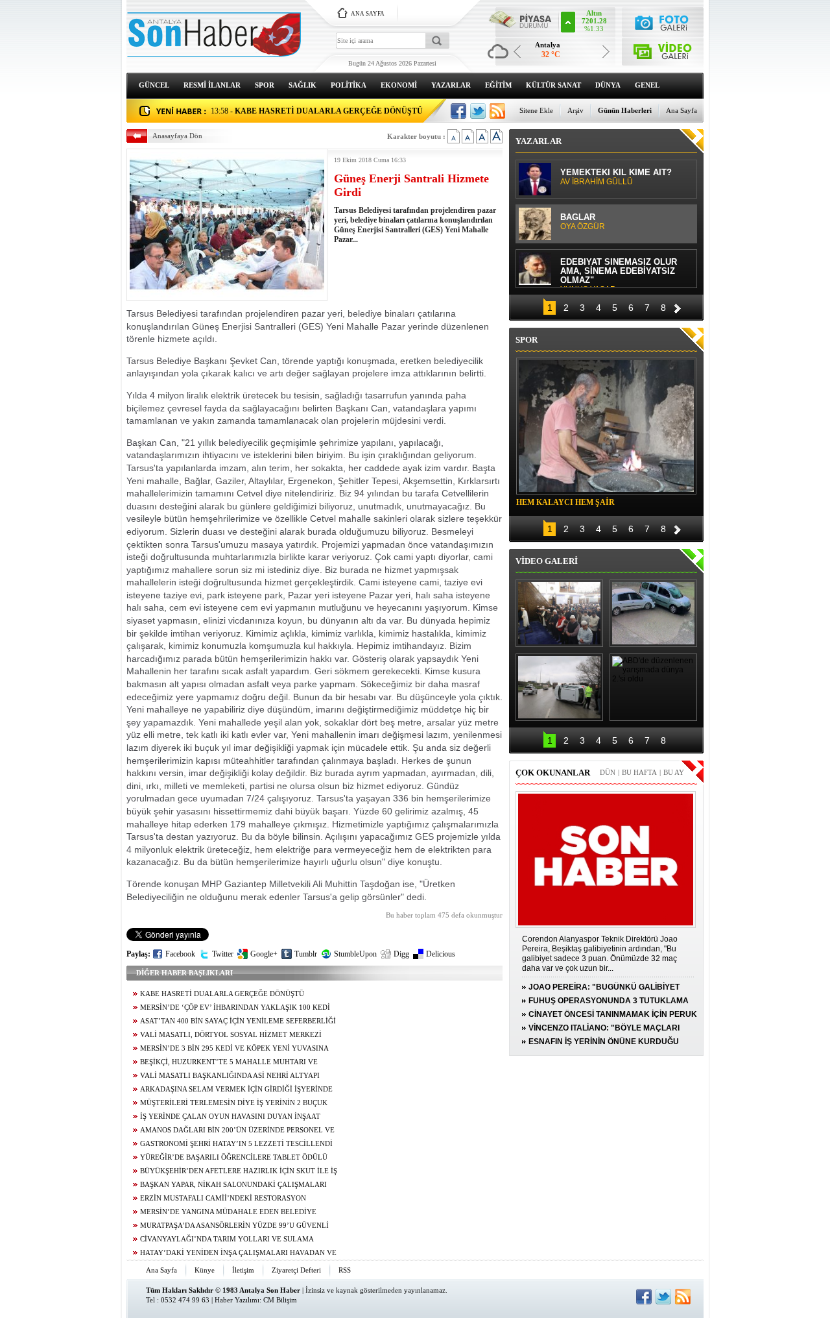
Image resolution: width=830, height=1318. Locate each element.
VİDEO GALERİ (547, 561)
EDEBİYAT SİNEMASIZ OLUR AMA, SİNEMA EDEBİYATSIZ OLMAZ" (618, 272)
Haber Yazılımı (237, 1300)
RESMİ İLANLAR (212, 85)
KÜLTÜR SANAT (553, 85)
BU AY (673, 772)
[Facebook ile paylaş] (458, 111)
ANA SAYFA (368, 13)
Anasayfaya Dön (177, 136)
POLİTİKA (348, 85)
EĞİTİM (498, 85)
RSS (344, 1270)
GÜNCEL (154, 85)
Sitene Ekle (536, 110)
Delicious (440, 953)
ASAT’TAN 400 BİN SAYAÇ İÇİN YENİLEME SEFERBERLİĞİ (238, 1021)
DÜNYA (608, 85)
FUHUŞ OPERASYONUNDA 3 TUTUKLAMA (608, 1000)
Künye (205, 1270)
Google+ (264, 953)
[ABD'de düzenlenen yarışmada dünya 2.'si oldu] (653, 687)
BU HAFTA (639, 772)
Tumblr (305, 953)
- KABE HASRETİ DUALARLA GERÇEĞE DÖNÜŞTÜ (317, 111)
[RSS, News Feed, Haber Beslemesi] (497, 111)
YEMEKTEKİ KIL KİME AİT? (616, 177)
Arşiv (575, 110)
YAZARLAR (451, 85)
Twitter (222, 953)
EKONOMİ (399, 85)
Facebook (180, 953)
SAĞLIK (302, 85)
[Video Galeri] (663, 49)
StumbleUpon (355, 953)
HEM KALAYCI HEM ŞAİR (565, 502)
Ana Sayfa (681, 110)
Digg (401, 953)
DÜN (607, 772)
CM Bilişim (280, 1300)
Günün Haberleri (625, 110)
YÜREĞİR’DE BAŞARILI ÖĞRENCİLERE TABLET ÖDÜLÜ (233, 1157)
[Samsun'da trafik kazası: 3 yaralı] (559, 687)
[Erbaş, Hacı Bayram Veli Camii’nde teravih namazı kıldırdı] (559, 613)
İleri (677, 307)
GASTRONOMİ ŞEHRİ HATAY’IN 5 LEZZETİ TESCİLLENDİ (236, 1143)
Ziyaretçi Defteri (296, 1270)
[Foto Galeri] (663, 21)
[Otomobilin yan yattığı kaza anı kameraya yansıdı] (653, 613)
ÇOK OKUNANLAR (553, 772)
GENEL (647, 85)
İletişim (243, 1270)
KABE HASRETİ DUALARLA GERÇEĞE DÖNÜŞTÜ (222, 993)
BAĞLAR (582, 222)
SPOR (264, 85)
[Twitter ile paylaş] (478, 111)
